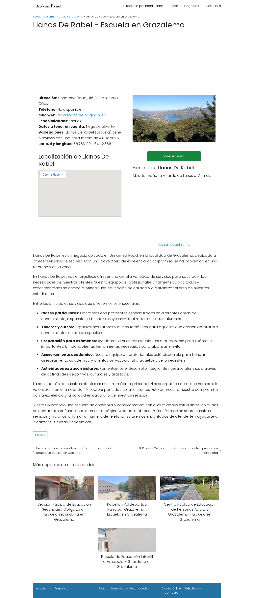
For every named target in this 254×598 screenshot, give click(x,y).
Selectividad (193, 588)
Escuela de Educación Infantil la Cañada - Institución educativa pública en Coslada (74, 450)
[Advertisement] (127, 60)
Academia (43, 588)
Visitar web (174, 156)
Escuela (40, 435)
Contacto (213, 6)
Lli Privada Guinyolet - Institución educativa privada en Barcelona (178, 450)
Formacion (62, 588)
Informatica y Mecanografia (129, 588)
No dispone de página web (82, 115)
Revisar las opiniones (174, 244)
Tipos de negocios (184, 6)
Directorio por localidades (143, 6)
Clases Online (171, 588)
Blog (102, 588)
